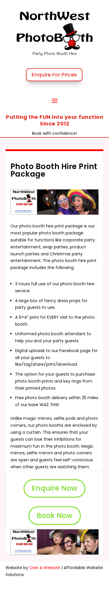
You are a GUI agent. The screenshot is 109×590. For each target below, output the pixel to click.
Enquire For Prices (54, 74)
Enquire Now (54, 488)
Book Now (55, 515)
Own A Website (44, 568)
